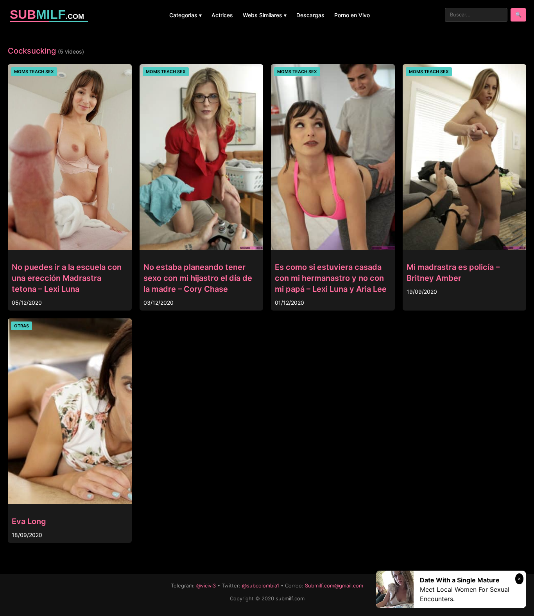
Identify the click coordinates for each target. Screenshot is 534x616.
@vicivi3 (206, 585)
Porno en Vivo (352, 15)
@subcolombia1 (260, 585)
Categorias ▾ (185, 15)
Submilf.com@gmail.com (334, 585)
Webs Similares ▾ (265, 15)
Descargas (310, 15)
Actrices (222, 15)
